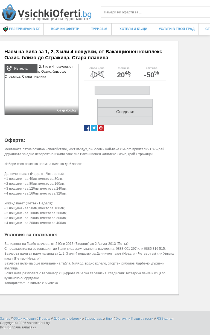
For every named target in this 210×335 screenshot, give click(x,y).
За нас (5, 319)
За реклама (94, 319)
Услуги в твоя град (177, 29)
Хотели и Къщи (133, 29)
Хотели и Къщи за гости (134, 319)
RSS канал (165, 319)
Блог (109, 319)
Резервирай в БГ (24, 29)
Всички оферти (65, 29)
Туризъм (99, 29)
